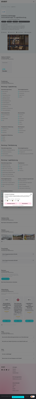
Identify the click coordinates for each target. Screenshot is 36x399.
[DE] (32, 396)
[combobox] (32, 396)
